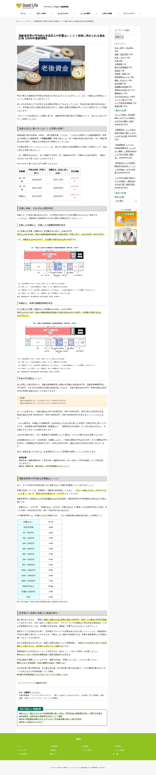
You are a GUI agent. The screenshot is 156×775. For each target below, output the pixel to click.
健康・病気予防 (121, 54)
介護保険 (118, 64)
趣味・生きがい (121, 80)
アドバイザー (22, 750)
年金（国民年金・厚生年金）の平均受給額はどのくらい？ (45, 466)
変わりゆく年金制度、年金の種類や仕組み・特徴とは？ (42, 663)
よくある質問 (85, 13)
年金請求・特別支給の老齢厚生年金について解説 (41, 716)
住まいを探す (41, 13)
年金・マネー (120, 57)
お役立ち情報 (107, 13)
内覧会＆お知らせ (122, 90)
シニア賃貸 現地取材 (123, 103)
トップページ (27, 21)
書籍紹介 (118, 93)
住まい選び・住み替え (124, 48)
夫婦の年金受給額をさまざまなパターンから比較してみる (43, 674)
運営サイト (54, 754)
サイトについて (129, 13)
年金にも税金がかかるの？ (31, 722)
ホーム (23, 13)
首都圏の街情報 (121, 87)
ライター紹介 (87, 750)
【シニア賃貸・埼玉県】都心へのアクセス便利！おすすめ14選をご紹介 (125, 117)
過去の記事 (119, 197)
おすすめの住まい (122, 96)
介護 (116, 61)
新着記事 (118, 106)
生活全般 (118, 83)
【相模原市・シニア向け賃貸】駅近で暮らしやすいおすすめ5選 (125, 132)
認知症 (117, 70)
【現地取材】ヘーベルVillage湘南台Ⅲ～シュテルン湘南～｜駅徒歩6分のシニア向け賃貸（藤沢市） (126, 151)
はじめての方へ (63, 13)
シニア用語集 (22, 754)
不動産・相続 (120, 73)
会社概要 (85, 746)
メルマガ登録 (119, 750)
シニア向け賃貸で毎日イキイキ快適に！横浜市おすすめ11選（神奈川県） (125, 181)
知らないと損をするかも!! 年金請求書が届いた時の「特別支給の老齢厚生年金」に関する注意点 (61, 713)
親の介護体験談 (121, 67)
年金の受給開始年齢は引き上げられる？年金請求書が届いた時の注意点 (51, 719)
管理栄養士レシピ (122, 77)
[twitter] (118, 754)
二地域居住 (54, 746)
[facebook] (114, 754)
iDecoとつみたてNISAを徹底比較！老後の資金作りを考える (44, 654)
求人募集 (117, 746)
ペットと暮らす (121, 99)
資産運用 (53, 750)
